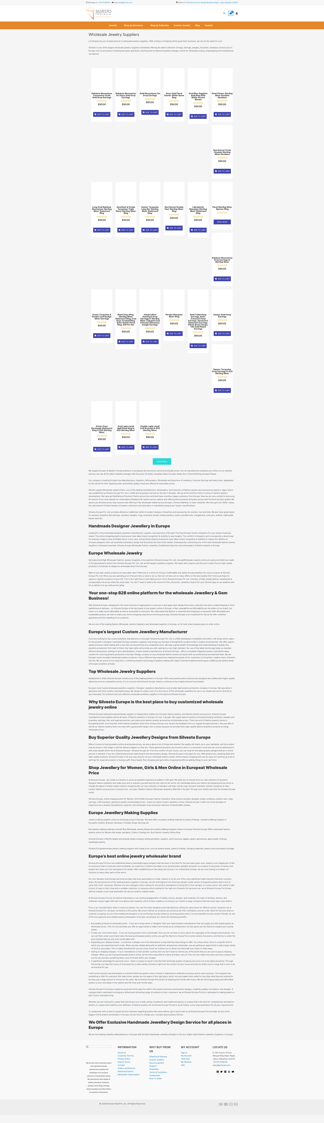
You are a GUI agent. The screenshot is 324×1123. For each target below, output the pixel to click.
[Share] (20, 1117)
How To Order (155, 1078)
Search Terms (124, 1062)
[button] (224, 13)
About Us (122, 1052)
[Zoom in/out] (4, 1117)
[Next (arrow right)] (12, 1121)
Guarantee (154, 1069)
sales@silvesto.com (125, 2)
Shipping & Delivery (158, 1056)
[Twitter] (221, 1072)
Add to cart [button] (103, 114)
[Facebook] (218, 1072)
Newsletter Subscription (128, 1074)
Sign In (184, 1052)
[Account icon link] (237, 13)
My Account (186, 1055)
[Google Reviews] (229, 1072)
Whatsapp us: (93, 2)
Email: (115, 2)
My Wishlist (186, 1062)
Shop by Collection (159, 25)
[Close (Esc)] (28, 1117)
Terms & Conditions (158, 1072)
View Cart (185, 1059)
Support (153, 1066)
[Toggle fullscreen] (12, 1117)
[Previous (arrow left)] (4, 1121)
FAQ (183, 1065)
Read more (222, 222)
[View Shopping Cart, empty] (230, 13)
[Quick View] (103, 108)
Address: (181, 2)
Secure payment (156, 1063)
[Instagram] (225, 1072)
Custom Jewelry (182, 25)
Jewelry (113, 25)
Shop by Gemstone (133, 25)
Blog (197, 25)
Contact (209, 25)
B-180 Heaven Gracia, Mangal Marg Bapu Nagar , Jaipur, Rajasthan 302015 (211, 2)
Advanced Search (125, 1071)
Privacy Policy (124, 1059)
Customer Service (126, 1055)
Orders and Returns (126, 1068)
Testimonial (154, 1075)
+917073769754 (104, 2)
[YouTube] (233, 1072)
